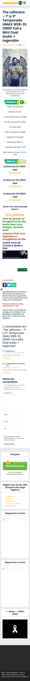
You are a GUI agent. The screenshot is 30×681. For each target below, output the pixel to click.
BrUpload (15, 173)
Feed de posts (11, 501)
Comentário (8, 393)
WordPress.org (11, 506)
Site (5, 428)
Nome (6, 415)
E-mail (6, 421)
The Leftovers (22, 269)
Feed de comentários (13, 503)
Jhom (24, 45)
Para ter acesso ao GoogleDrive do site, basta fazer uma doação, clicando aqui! (14, 224)
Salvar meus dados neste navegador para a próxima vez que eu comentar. (14, 438)
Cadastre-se (10, 496)
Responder (7, 358)
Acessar (8, 499)
